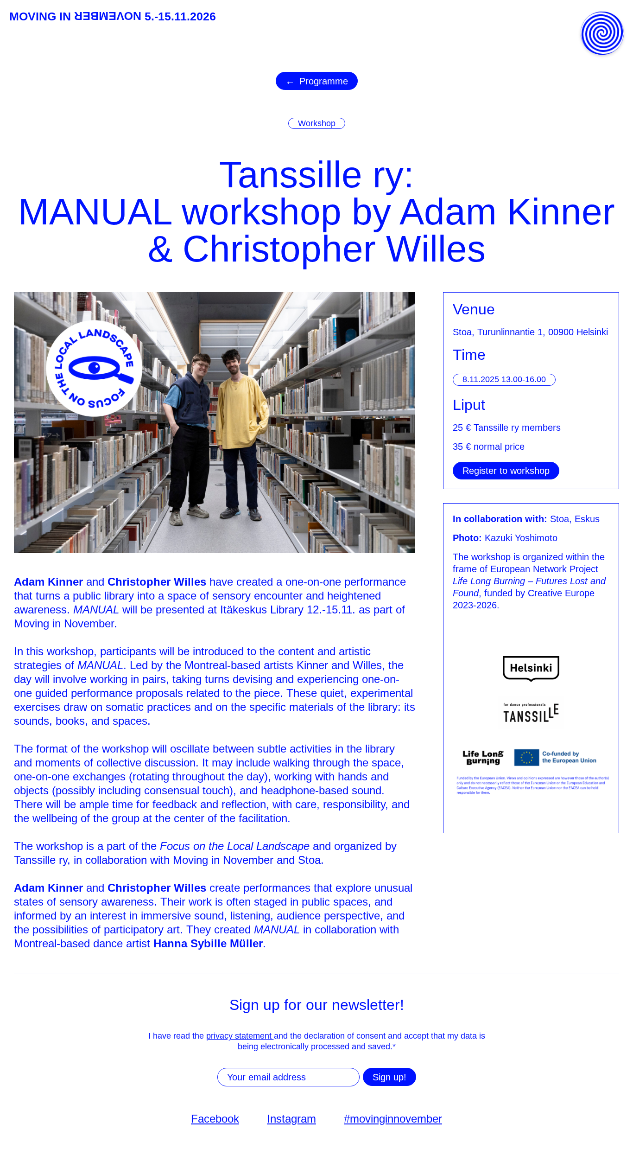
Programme (323, 81)
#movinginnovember (393, 1118)
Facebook (215, 1118)
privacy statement (240, 1035)
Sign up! (389, 1077)
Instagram (291, 1118)
